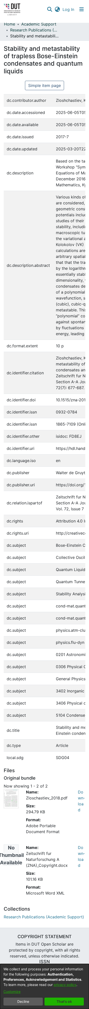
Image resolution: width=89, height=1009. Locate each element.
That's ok (64, 1001)
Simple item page (44, 85)
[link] (44, 916)
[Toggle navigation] (81, 9)
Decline (23, 1001)
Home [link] (9, 24)
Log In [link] (69, 9)
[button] (49, 9)
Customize (12, 991)
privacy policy (65, 984)
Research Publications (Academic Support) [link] (35, 29)
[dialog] (44, 986)
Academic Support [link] (38, 24)
